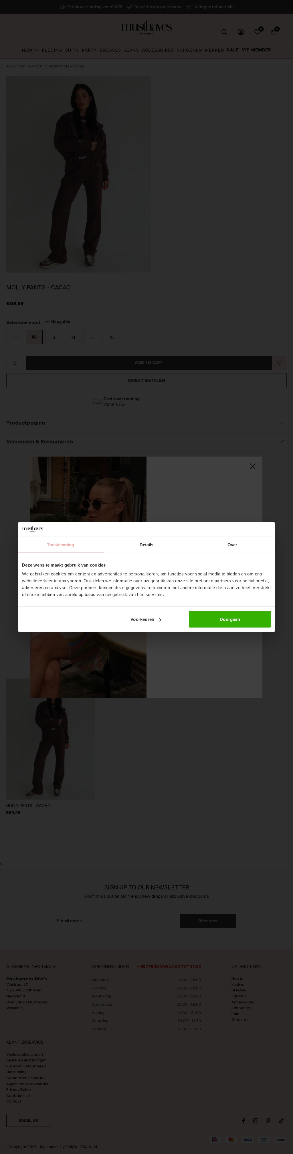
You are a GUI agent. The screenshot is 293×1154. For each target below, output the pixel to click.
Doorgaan (230, 619)
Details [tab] (147, 544)
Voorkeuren (142, 619)
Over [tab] (232, 544)
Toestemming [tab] (60, 544)
